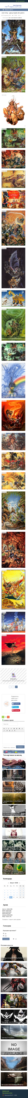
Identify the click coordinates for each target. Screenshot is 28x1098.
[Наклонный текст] (6, 728)
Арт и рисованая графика (15, 17)
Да (5, 933)
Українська (20, 752)
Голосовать (6, 939)
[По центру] (16, 728)
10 (4, 892)
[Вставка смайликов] (22, 728)
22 (20, 895)
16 (23, 892)
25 (7, 897)
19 (10, 895)
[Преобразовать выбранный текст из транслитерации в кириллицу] (12, 731)
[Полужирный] (4, 728)
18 (7, 895)
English (9, 752)
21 (17, 895)
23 (23, 895)
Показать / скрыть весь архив (11, 919)
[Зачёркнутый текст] (11, 728)
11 (7, 892)
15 (20, 892)
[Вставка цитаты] (9, 731)
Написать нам (5, 1091)
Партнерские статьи (7, 1093)
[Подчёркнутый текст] (8, 728)
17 (4, 895)
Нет (6, 936)
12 (10, 892)
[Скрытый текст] (7, 731)
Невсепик (13, 5)
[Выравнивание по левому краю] (14, 728)
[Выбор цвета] (4, 731)
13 (13, 892)
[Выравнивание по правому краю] (19, 728)
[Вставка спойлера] (14, 731)
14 (17, 892)
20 (13, 895)
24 (4, 897)
